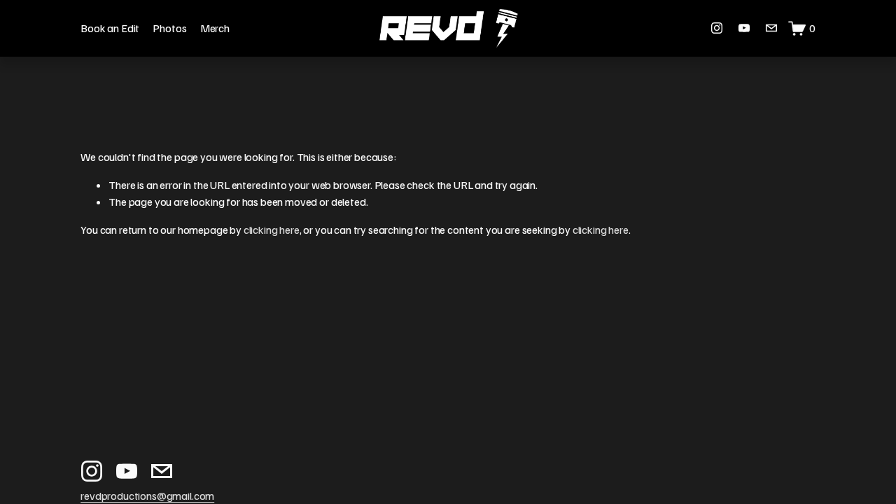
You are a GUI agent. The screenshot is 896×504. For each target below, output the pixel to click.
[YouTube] (744, 28)
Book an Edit (109, 28)
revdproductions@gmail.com (147, 496)
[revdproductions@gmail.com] (771, 28)
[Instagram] (717, 28)
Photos (169, 28)
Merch (215, 28)
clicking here (272, 230)
